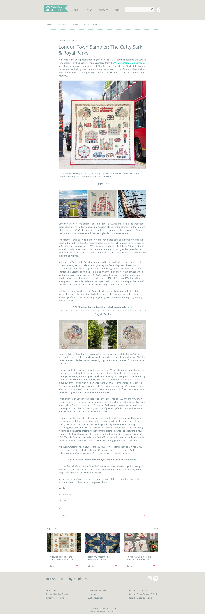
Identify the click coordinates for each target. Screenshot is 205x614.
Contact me (51, 590)
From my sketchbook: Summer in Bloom (99, 558)
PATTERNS (62, 24)
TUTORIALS (75, 24)
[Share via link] (60, 508)
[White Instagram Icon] (149, 578)
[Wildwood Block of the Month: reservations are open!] (64, 542)
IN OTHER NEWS (90, 24)
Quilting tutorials (95, 598)
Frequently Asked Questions (58, 594)
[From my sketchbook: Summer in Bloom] (102, 543)
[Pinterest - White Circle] (155, 578)
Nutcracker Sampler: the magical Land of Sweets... (139, 558)
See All (155, 529)
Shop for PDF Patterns (139, 590)
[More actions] (145, 40)
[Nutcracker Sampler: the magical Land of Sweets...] (141, 542)
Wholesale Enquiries (97, 590)
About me (92, 594)
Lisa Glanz (112, 611)
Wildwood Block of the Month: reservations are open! (61, 558)
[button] (158, 9)
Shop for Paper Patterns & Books (143, 594)
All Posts (50, 24)
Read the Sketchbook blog (140, 598)
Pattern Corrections (55, 598)
